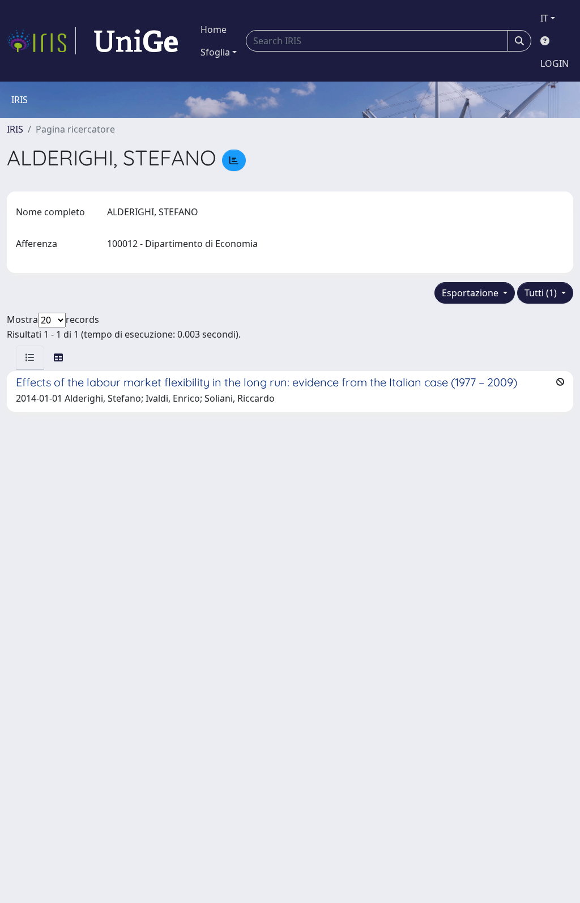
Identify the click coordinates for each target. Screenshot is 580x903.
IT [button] (544, 18)
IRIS (15, 129)
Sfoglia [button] (215, 52)
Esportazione (471, 293)
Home (214, 29)
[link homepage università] (136, 40)
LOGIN (554, 63)
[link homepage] (41, 40)
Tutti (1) (541, 293)
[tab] (30, 357)
